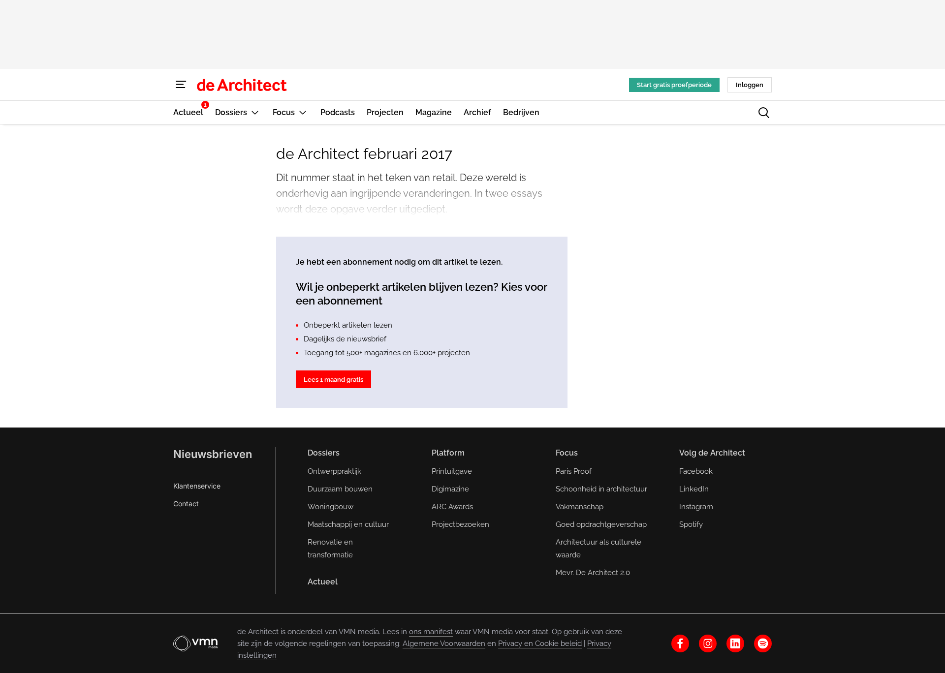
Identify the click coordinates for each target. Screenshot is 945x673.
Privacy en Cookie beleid (540, 643)
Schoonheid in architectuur (601, 489)
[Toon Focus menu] (303, 112)
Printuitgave (452, 471)
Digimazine (450, 489)
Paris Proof (574, 471)
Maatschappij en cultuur (348, 524)
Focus (567, 453)
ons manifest (431, 631)
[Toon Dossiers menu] (255, 112)
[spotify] (763, 643)
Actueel (323, 581)
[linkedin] (735, 643)
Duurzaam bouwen (340, 489)
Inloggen (749, 85)
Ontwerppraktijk (334, 471)
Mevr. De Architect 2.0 (593, 572)
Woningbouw (330, 506)
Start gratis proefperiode (674, 85)
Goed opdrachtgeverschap (601, 524)
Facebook (696, 471)
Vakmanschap (579, 506)
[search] (764, 113)
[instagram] (708, 643)
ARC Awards (452, 506)
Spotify (691, 524)
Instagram (696, 506)
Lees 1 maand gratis (333, 379)
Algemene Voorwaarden (444, 643)
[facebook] (680, 643)
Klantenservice (196, 486)
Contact (186, 503)
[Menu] (181, 84)
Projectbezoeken (460, 524)
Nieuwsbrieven (212, 454)
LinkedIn (694, 489)
